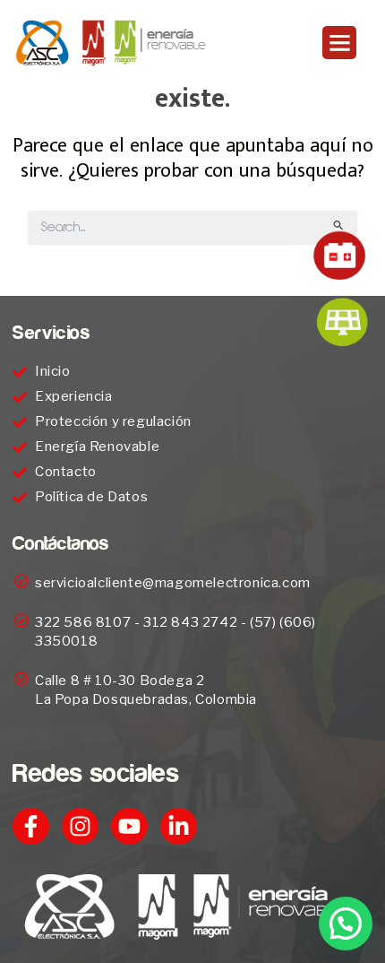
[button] (339, 43)
